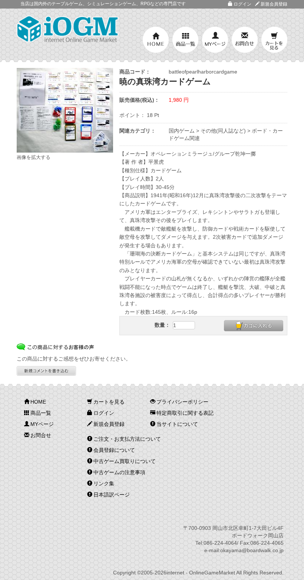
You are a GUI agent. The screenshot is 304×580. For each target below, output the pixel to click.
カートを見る (274, 40)
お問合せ (245, 40)
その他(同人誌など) (223, 131)
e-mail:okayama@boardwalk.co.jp (244, 550)
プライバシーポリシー (182, 402)
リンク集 (103, 483)
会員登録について (114, 450)
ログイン (242, 4)
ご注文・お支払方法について (127, 439)
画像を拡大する (33, 157)
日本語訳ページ (111, 495)
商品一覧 (185, 40)
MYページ (215, 40)
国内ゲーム (182, 131)
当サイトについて (177, 424)
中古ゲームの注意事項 (119, 472)
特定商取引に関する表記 (185, 413)
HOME (156, 40)
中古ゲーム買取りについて (124, 461)
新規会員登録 (274, 4)
